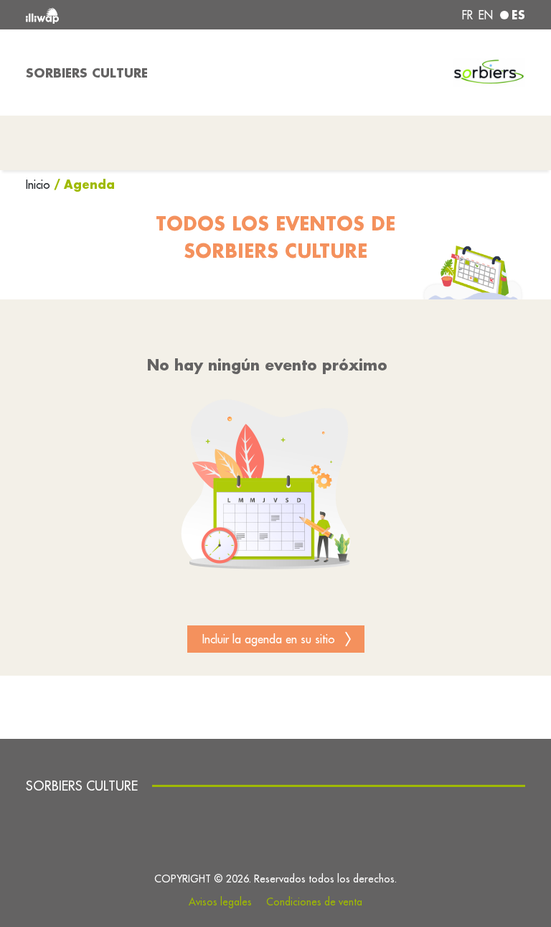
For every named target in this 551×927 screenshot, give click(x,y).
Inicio (40, 184)
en (486, 15)
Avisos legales (220, 901)
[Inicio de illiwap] (124, 14)
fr (467, 15)
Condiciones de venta (314, 901)
